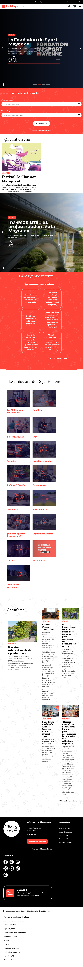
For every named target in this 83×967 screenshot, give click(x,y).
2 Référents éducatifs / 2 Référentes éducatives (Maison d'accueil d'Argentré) (52, 298)
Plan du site (63, 835)
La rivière (78, 2)
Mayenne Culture (10, 936)
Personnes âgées (15, 436)
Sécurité (11, 461)
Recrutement (53, 2)
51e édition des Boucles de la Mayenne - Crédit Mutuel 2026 (48, 729)
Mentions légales (65, 842)
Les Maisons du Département (15, 411)
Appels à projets (40, 2)
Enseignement (40, 485)
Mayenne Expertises (11, 960)
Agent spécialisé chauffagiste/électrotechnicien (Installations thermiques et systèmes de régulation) (52, 319)
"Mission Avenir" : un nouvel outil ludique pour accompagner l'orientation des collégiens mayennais (69, 732)
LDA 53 (6, 940)
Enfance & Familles (16, 485)
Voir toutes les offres (58, 358)
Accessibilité (64, 839)
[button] (2, 48)
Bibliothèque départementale (14, 933)
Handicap (37, 410)
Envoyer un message (37, 841)
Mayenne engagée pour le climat (16, 917)
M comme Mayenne (11, 948)
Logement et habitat (43, 533)
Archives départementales (13, 921)
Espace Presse (64, 828)
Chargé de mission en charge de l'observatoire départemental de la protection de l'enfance (30, 342)
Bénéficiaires (7, 100)
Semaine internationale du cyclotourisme (20, 650)
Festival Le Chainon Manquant (19, 179)
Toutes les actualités (68, 801)
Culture (11, 560)
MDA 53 (6, 944)
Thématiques (7, 110)
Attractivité (39, 560)
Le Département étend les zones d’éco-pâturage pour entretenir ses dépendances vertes (69, 635)
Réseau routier (40, 509)
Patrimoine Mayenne (11, 925)
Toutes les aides (44, 130)
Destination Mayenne (11, 952)
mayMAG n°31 (23, 41)
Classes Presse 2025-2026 (48, 627)
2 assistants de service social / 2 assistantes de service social (30, 298)
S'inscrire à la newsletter (41, 849)
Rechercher (42, 123)
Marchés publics (65, 832)
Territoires (12, 509)
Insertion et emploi (42, 461)
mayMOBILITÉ (8, 956)
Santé (35, 436)
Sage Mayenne (9, 929)
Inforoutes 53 (66, 2)
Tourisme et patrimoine (13, 586)
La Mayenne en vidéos (33, 227)
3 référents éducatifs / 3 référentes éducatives (31, 320)
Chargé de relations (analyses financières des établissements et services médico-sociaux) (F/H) (52, 342)
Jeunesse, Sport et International (16, 535)
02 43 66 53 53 (32, 834)
